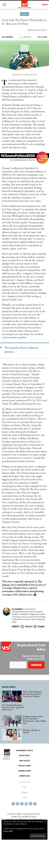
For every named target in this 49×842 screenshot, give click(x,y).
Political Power (24, 765)
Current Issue (24, 776)
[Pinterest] (26, 803)
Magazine (24, 792)
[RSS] (34, 803)
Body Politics (24, 760)
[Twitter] (17, 803)
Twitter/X (28, 626)
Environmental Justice (24, 750)
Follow (24, 797)
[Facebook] (13, 803)
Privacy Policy (8, 831)
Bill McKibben (7, 37)
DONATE (45, 4)
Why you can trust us (38, 29)
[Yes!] (24, 4)
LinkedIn (40, 626)
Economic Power (24, 771)
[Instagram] (22, 803)
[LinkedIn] (30, 803)
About (24, 787)
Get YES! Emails (24, 781)
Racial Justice (24, 755)
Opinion (24, 14)
